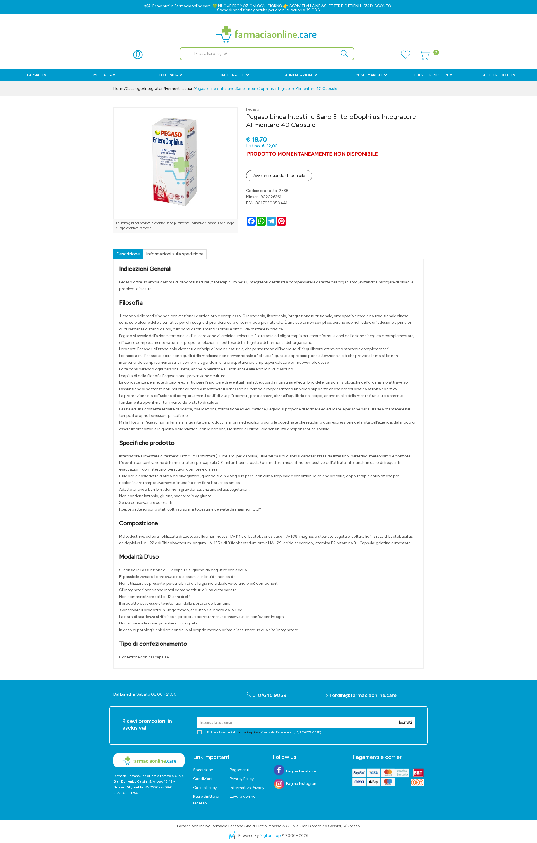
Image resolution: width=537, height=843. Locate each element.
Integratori (233, 75)
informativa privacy (248, 732)
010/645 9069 (268, 695)
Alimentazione (299, 75)
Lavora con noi (243, 796)
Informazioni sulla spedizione (175, 254)
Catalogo (134, 88)
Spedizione (203, 769)
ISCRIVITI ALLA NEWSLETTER (314, 6)
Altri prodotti (497, 75)
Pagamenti (239, 769)
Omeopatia (101, 75)
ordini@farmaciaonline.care (364, 695)
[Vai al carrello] (424, 58)
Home (118, 88)
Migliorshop (270, 835)
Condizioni (202, 778)
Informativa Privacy (247, 787)
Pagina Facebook (301, 771)
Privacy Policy (242, 778)
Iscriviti (405, 722)
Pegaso (252, 109)
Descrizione (128, 254)
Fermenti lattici (178, 88)
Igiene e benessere (431, 75)
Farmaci (35, 75)
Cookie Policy (205, 787)
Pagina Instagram (301, 783)
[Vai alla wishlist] (405, 58)
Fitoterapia (167, 75)
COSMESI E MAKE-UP (365, 75)
